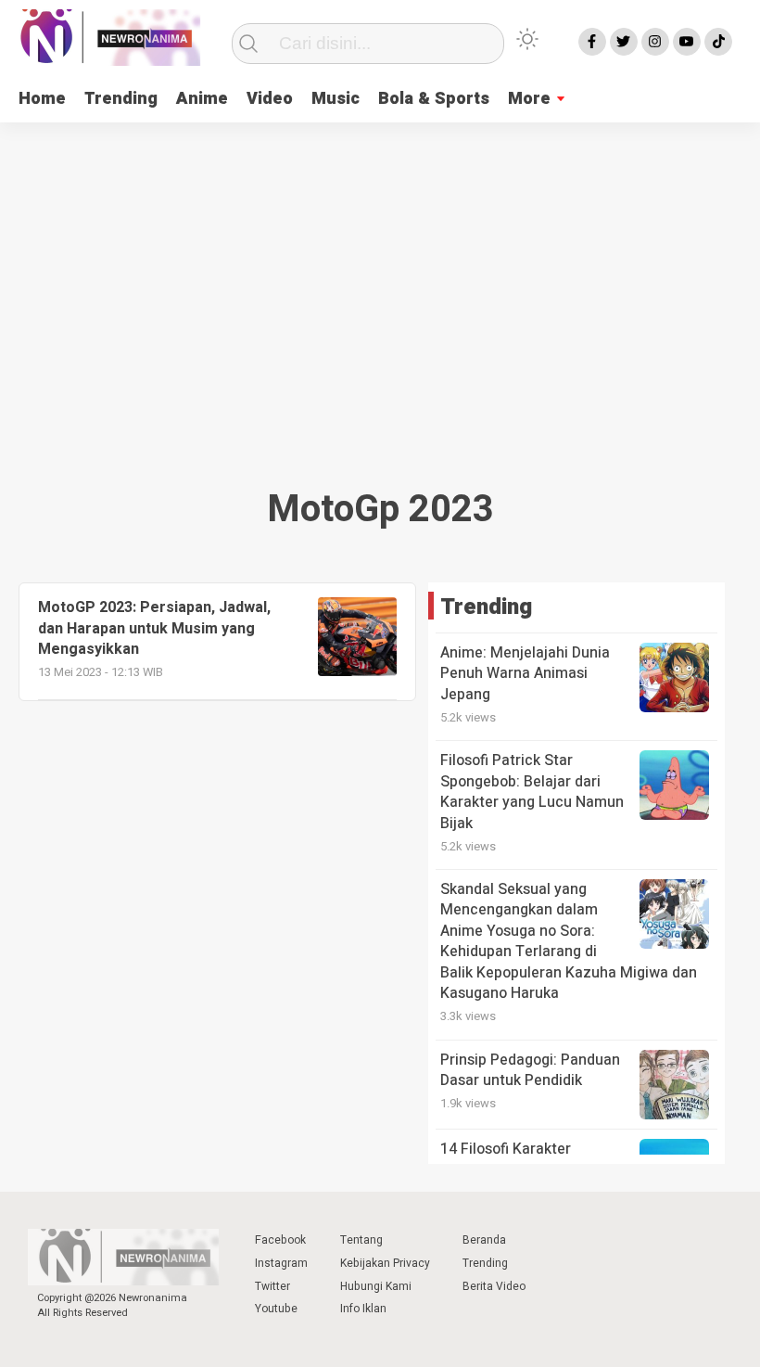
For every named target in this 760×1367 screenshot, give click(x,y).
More (529, 98)
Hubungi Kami (376, 1286)
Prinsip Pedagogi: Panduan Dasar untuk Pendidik (530, 1070)
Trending (121, 98)
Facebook (280, 1240)
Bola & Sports (433, 98)
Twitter (272, 1286)
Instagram (281, 1263)
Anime (202, 98)
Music (335, 98)
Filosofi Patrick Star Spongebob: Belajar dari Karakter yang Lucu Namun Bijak (532, 791)
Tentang (361, 1240)
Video (270, 98)
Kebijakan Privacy (385, 1263)
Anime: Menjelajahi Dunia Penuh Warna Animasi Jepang (525, 674)
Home (42, 98)
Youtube (276, 1308)
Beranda (484, 1240)
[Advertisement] (380, 298)
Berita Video (494, 1286)
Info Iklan (363, 1308)
